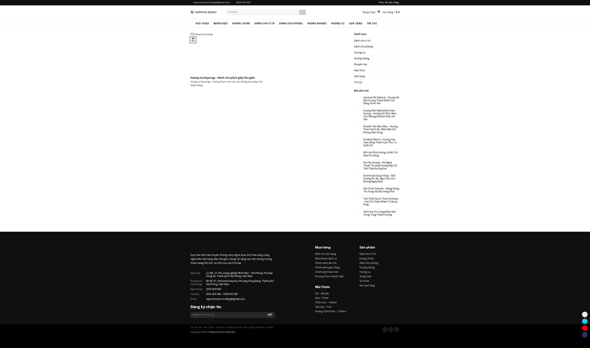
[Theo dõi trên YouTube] (396, 329)
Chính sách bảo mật (326, 272)
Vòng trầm (366, 276)
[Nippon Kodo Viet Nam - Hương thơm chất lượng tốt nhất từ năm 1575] (206, 12)
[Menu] (192, 23)
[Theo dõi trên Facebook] (384, 329)
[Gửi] (302, 12)
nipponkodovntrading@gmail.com (225, 299)
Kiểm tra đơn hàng (325, 254)
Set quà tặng (367, 285)
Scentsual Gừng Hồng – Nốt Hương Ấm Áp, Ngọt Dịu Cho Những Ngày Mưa (379, 178)
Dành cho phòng (291, 23)
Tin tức (372, 23)
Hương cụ (338, 23)
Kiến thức (359, 70)
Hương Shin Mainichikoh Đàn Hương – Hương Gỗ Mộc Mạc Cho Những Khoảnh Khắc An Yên (379, 115)
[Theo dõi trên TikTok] (390, 329)
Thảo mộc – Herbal (326, 302)
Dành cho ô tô (264, 23)
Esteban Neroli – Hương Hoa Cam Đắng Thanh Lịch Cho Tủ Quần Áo (380, 142)
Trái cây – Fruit (323, 307)
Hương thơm (241, 23)
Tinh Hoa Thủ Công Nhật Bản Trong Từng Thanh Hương (379, 213)
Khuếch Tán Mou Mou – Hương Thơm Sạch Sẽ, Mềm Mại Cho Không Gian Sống (380, 129)
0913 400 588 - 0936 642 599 (222, 294)
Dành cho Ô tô (368, 254)
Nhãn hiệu (221, 23)
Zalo (585, 321)
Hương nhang (317, 23)
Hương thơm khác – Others (330, 311)
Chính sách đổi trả (325, 263)
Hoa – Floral (321, 298)
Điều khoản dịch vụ (326, 258)
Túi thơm (364, 281)
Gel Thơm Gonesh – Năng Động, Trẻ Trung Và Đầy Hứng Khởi (381, 190)
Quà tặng (355, 23)
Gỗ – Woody (322, 293)
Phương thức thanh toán (329, 276)
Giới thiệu (202, 23)
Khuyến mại (360, 64)
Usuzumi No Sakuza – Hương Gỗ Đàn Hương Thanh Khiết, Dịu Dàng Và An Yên (381, 100)
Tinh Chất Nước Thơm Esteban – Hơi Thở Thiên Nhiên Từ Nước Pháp (380, 202)
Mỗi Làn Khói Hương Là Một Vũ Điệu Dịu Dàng (380, 154)
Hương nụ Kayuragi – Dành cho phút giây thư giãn (223, 78)
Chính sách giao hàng (327, 267)
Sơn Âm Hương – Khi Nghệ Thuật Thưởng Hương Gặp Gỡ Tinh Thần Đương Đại (380, 165)
